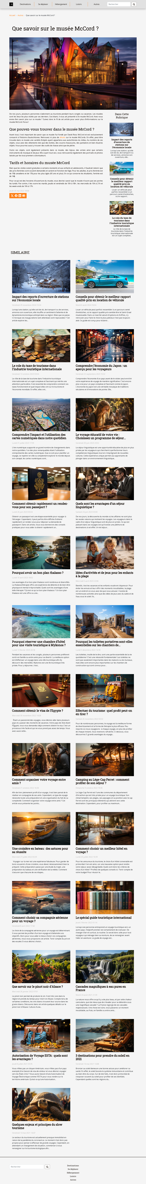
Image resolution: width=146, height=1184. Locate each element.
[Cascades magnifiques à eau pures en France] (105, 966)
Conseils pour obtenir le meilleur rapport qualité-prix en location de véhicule (122, 182)
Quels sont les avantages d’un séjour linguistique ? (100, 505)
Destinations (25, 4)
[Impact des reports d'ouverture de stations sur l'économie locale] (122, 129)
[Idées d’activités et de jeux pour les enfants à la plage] (105, 552)
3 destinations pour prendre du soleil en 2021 (102, 1057)
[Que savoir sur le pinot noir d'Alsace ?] (41, 966)
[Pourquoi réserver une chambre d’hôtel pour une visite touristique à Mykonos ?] (41, 621)
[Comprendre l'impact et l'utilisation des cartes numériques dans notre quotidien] (41, 414)
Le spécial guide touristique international (104, 918)
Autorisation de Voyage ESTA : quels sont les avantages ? (40, 1057)
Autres (96, 4)
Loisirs (79, 4)
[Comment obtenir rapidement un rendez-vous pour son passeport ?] (41, 483)
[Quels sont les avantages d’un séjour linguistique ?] (105, 483)
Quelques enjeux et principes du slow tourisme (37, 1126)
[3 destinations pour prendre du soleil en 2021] (105, 1035)
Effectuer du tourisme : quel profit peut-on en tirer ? (104, 712)
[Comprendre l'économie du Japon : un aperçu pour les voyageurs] (105, 345)
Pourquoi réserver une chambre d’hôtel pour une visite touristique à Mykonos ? (39, 643)
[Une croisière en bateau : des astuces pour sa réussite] (41, 828)
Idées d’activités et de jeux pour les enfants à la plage (104, 574)
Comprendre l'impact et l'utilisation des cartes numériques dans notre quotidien (39, 436)
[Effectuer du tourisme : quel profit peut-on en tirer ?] (105, 690)
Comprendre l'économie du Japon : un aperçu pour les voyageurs (101, 367)
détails (62, 137)
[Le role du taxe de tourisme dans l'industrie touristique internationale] (122, 208)
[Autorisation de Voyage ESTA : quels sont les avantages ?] (41, 1035)
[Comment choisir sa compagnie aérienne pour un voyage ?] (41, 897)
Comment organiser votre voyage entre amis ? (39, 781)
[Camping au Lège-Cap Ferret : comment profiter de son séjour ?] (105, 759)
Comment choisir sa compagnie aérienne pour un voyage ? (40, 919)
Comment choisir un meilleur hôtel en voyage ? (101, 850)
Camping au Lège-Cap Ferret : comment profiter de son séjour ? (102, 781)
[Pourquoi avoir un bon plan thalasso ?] (41, 552)
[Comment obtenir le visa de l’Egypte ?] (41, 690)
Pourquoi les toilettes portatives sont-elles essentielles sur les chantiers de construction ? (104, 645)
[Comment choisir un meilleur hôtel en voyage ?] (105, 828)
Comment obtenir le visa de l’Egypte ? (37, 710)
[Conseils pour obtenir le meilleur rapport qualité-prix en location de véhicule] (122, 169)
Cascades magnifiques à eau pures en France (101, 988)
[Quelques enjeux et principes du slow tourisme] (41, 1104)
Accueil (12, 15)
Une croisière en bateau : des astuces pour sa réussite (40, 850)
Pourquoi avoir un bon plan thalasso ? (37, 573)
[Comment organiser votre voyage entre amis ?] (41, 759)
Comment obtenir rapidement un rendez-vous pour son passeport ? (40, 505)
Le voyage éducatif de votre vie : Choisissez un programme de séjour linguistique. (100, 438)
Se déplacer (43, 4)
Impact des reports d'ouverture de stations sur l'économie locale (121, 143)
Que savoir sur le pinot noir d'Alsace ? (37, 986)
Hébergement (61, 4)
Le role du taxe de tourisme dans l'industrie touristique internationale (122, 221)
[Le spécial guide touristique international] (105, 897)
